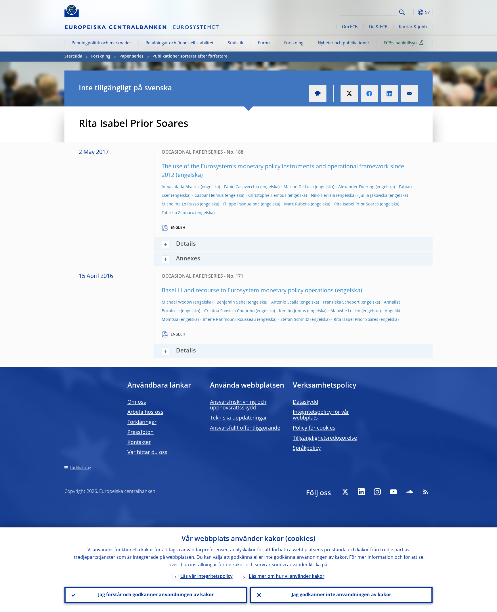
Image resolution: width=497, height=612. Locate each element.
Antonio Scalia (285, 302)
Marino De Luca (299, 187)
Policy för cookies (314, 428)
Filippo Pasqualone (241, 204)
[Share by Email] (409, 93)
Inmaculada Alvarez (181, 187)
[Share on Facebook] (369, 93)
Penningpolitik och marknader (101, 43)
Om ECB (350, 27)
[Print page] (317, 93)
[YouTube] (393, 492)
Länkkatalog (80, 468)
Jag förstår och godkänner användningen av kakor (156, 595)
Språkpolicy (307, 448)
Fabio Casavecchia (241, 187)
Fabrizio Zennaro (178, 213)
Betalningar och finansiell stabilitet (179, 43)
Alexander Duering (356, 187)
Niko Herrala (323, 196)
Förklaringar (141, 422)
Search (402, 12)
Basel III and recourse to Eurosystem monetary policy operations (248, 291)
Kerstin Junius (292, 311)
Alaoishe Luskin (345, 311)
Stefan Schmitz (294, 320)
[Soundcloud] (409, 492)
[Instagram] (377, 492)
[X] (345, 492)
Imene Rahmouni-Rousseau (229, 320)
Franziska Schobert (341, 302)
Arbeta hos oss (145, 412)
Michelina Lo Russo (180, 204)
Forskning (293, 43)
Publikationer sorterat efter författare (190, 56)
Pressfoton (140, 432)
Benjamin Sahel (232, 302)
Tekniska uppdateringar (238, 418)
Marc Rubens (297, 204)
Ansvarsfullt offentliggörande (245, 428)
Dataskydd (305, 402)
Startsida (73, 56)
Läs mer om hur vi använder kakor (286, 576)
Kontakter (139, 442)
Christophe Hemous (267, 196)
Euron (264, 43)
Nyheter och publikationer (343, 43)
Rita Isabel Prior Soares (356, 204)
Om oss (136, 402)
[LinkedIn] (361, 492)
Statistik (235, 43)
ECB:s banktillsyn (400, 43)
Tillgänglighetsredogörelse (325, 438)
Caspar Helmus (209, 196)
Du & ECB (378, 27)
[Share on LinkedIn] (389, 93)
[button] (412, 12)
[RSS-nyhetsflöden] (426, 492)
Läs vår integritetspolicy (206, 576)
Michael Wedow (177, 302)
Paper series (131, 56)
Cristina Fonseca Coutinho (229, 311)
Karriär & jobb (413, 27)
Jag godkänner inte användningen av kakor (341, 595)
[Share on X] (349, 93)
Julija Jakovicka (373, 196)
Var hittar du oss (147, 452)
